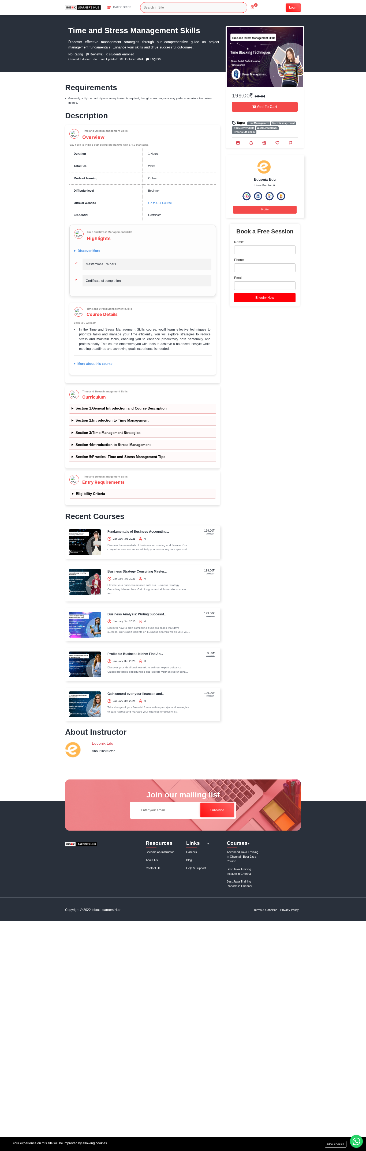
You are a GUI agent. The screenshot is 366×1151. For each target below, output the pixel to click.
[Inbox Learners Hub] (83, 7)
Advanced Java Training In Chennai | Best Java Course (242, 856)
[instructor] (73, 750)
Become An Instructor (160, 852)
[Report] (291, 142)
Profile (265, 209)
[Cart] (252, 5)
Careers (191, 852)
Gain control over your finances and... (135, 694)
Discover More (89, 251)
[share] (251, 142)
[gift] (264, 142)
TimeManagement (258, 123)
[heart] (277, 142)
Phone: (239, 260)
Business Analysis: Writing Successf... (136, 614)
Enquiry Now (264, 298)
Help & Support (196, 868)
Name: (239, 242)
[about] (147, 59)
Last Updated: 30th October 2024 (121, 59)
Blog (189, 860)
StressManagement (283, 123)
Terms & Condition (265, 909)
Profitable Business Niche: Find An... (135, 654)
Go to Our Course (160, 203)
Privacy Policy (289, 909)
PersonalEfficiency (244, 132)
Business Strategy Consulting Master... (137, 571)
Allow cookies (335, 1144)
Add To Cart (266, 107)
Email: (238, 278)
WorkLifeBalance (267, 128)
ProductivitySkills (243, 128)
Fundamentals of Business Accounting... (138, 531)
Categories (122, 7)
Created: (74, 59)
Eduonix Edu (88, 59)
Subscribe (217, 810)
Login (293, 7)
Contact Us (153, 868)
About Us (152, 860)
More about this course (95, 364)
